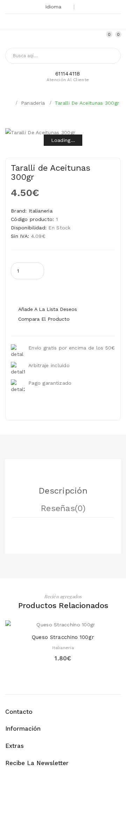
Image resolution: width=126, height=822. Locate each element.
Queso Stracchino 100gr (63, 637)
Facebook (65, 23)
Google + (53, 23)
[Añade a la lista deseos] (63, 621)
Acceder (97, 38)
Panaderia (33, 103)
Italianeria (40, 211)
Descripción (63, 491)
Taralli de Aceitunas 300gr (87, 103)
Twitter (41, 23)
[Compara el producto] (75, 621)
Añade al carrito (66, 291)
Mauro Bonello (72, 809)
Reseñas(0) (63, 508)
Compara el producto (44, 319)
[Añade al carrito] (51, 621)
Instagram (76, 23)
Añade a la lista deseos (47, 309)
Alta (88, 38)
